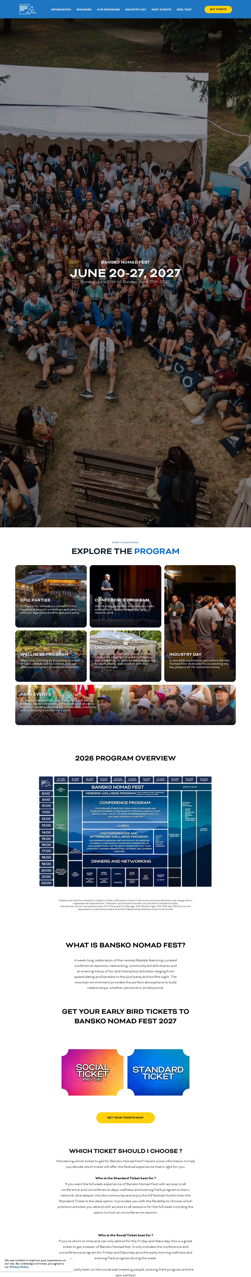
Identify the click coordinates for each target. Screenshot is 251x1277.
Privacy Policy (18, 1267)
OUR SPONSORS (108, 9)
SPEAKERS (84, 9)
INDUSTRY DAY (135, 9)
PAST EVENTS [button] (161, 9)
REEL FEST (184, 9)
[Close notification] (71, 1258)
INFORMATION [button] (61, 9)
